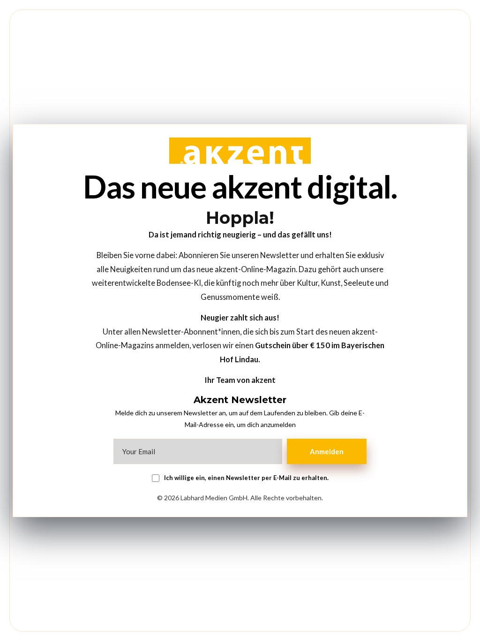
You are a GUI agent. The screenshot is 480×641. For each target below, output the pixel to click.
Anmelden (327, 451)
